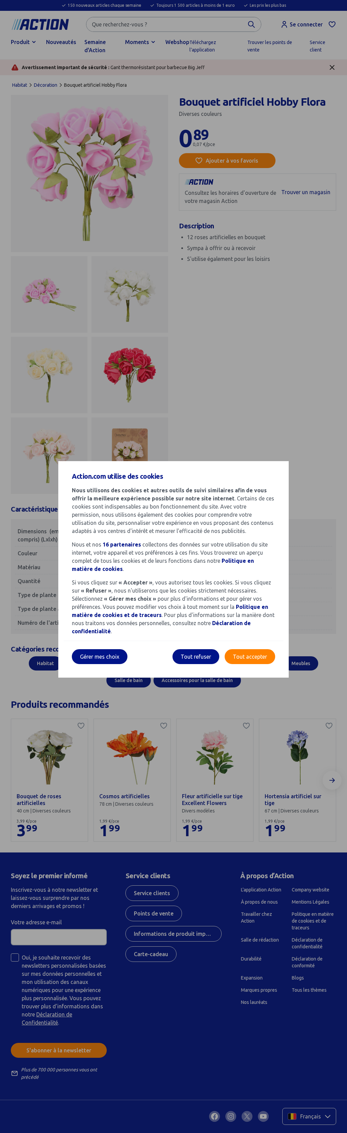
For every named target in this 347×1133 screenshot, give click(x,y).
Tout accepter (250, 657)
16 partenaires (122, 544)
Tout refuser (196, 657)
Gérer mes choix (99, 657)
